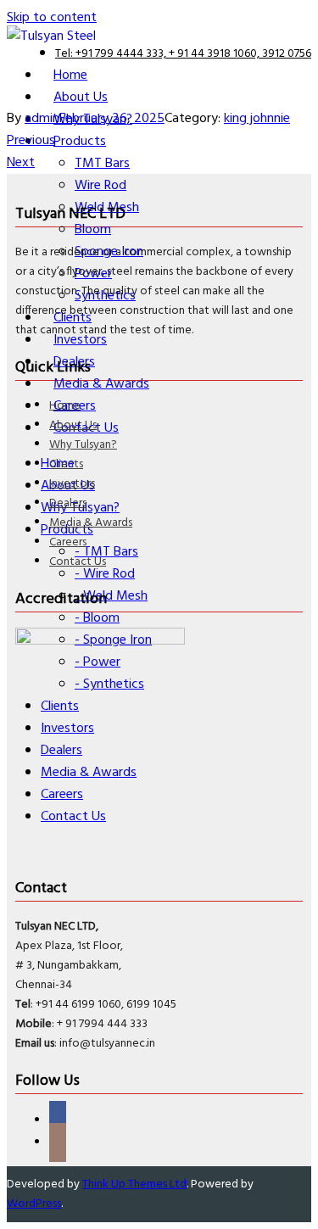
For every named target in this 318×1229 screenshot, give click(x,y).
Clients (66, 464)
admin (42, 119)
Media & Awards (90, 523)
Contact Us (77, 562)
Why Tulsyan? (83, 445)
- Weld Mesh (111, 596)
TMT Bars (102, 164)
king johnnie (257, 119)
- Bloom (97, 618)
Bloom (93, 230)
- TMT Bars (106, 552)
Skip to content (52, 18)
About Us (73, 425)
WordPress (34, 1204)
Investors (72, 484)
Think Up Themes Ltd (134, 1184)
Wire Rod (100, 186)
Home (65, 406)
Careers (67, 542)
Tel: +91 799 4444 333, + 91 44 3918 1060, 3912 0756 (183, 54)
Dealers (67, 503)
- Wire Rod (105, 574)
